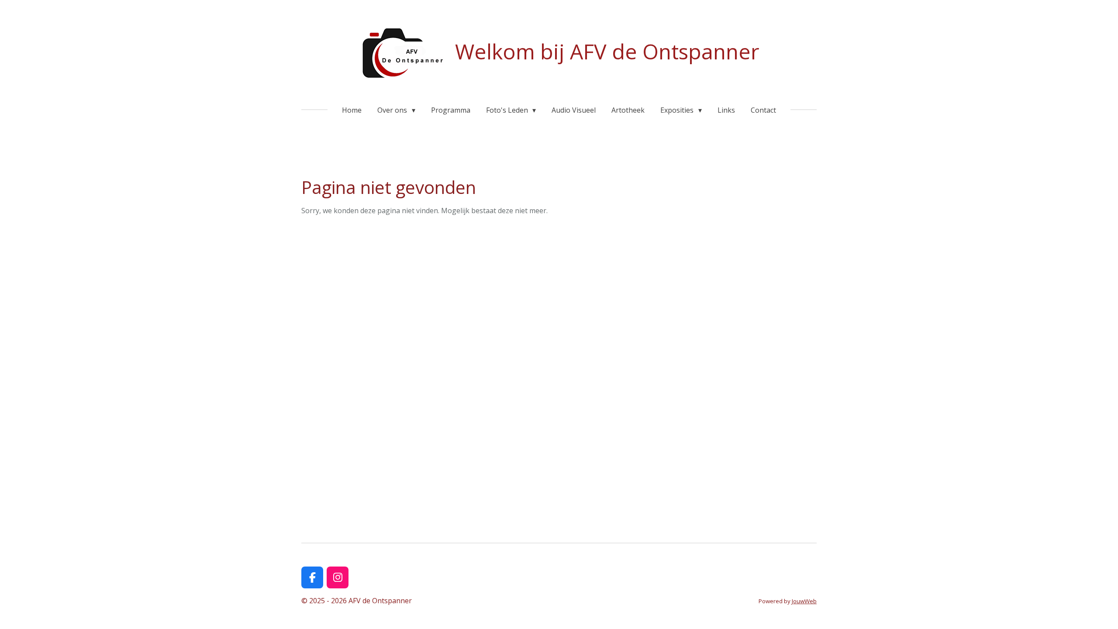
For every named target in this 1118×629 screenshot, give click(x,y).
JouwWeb (804, 601)
